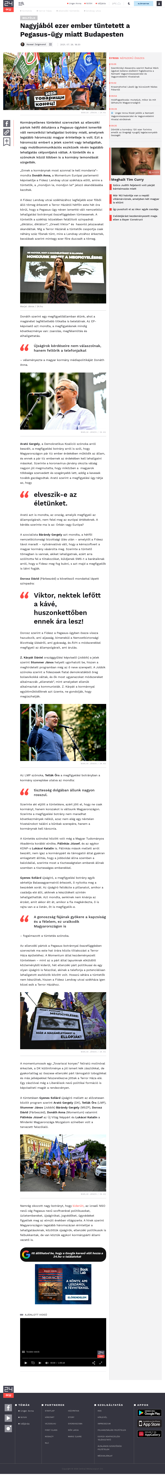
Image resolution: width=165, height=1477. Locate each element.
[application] (63, 1342)
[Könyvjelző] (6, 141)
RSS (100, 1411)
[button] (25, 1362)
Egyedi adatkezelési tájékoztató (109, 1438)
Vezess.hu (50, 1424)
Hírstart (49, 1417)
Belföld (28, 17)
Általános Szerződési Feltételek (110, 1447)
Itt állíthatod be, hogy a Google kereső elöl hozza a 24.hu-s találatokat (67, 1254)
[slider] (63, 1358)
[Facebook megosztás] (6, 123)
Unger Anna (75, 3)
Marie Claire (75, 1436)
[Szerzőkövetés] (50, 44)
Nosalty (49, 1436)
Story (71, 1417)
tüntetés (27, 10)
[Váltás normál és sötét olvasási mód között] (129, 3)
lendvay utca (93, 10)
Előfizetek (143, 3)
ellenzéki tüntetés (68, 10)
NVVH (89, 3)
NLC (47, 1443)
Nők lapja (73, 1430)
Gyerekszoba (75, 1424)
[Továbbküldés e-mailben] (6, 132)
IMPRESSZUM (104, 1424)
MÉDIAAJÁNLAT (105, 1456)
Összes (139, 58)
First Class (51, 1430)
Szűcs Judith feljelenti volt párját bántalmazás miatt (134, 187)
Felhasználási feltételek (112, 1430)
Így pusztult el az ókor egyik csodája (135, 209)
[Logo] (101, 1354)
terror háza (45, 10)
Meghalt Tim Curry (127, 180)
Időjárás (102, 3)
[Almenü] (21, 3)
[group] (46, 1362)
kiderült (78, 1205)
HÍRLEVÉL (102, 1417)
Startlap (49, 1411)
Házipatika (73, 1411)
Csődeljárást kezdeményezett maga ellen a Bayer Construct (135, 217)
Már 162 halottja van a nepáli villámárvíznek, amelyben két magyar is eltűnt (136, 199)
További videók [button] (32, 1352)
